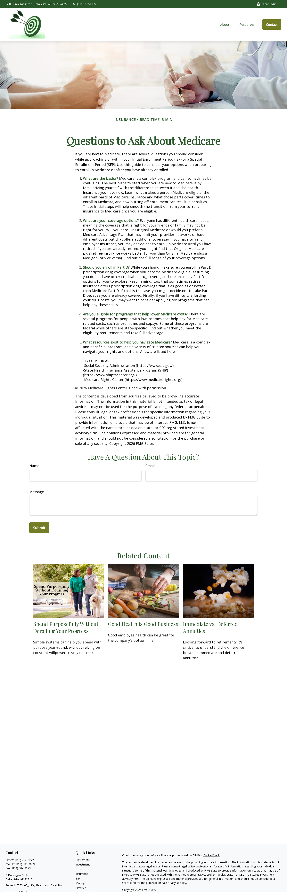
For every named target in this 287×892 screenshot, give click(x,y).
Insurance (82, 874)
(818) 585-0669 (25, 864)
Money (80, 883)
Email (150, 465)
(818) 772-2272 (86, 4)
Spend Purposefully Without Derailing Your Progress (65, 627)
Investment (83, 864)
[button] (225, 24)
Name (34, 465)
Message (36, 491)
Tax (78, 878)
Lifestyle (81, 888)
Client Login (269, 4)
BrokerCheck (211, 855)
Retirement (83, 860)
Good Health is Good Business (143, 623)
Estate (80, 869)
